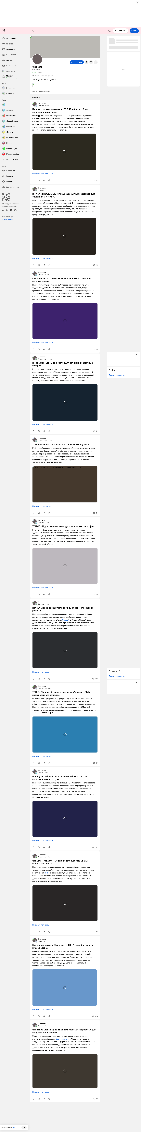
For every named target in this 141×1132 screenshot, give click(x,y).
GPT (46, 873)
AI (38, 190)
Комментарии (44, 91)
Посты (34, 91)
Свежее (35, 97)
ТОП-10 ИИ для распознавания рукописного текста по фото (63, 526)
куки (14, 1127)
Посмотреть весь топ (117, 375)
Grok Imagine (61, 1039)
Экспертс (42, 103)
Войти (134, 31)
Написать (122, 31)
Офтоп (40, 941)
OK (24, 1127)
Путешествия (42, 688)
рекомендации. (8, 219)
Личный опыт (42, 359)
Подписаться (76, 62)
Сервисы (41, 105)
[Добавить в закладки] (38, 180)
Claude (65, 620)
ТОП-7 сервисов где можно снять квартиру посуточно (60, 444)
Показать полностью (41, 174)
